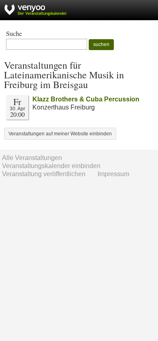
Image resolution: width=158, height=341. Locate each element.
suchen (101, 44)
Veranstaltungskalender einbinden (51, 165)
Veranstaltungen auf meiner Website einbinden (60, 134)
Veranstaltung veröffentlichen (43, 173)
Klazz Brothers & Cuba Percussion (85, 99)
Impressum (113, 173)
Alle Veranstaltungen (32, 157)
